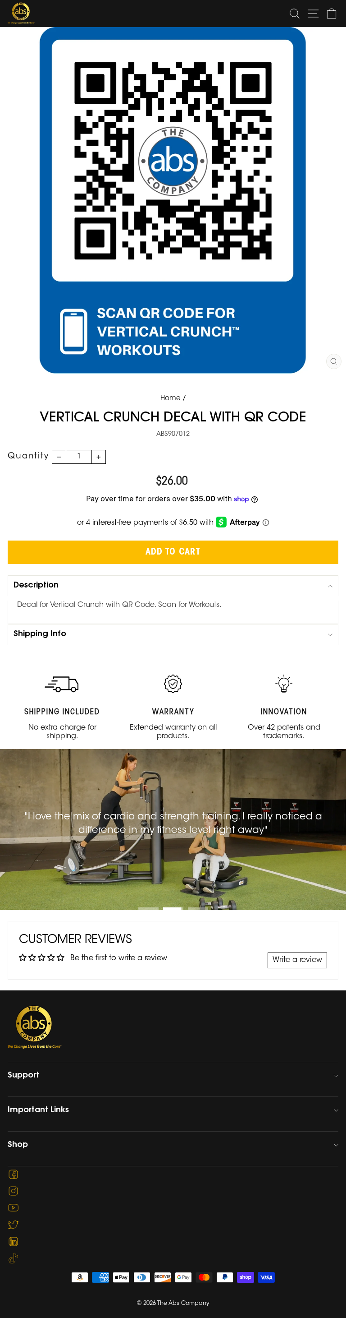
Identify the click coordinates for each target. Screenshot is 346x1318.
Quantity (28, 457)
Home (170, 398)
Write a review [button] (297, 960)
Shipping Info (40, 634)
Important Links (38, 1110)
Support (23, 1076)
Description (36, 586)
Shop (18, 1145)
